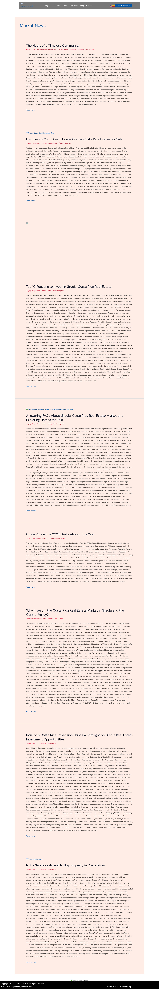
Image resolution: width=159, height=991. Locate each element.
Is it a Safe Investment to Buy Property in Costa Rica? (65, 865)
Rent (52, 6)
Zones (65, 6)
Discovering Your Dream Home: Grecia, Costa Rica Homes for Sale (74, 139)
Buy (46, 6)
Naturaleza (58, 49)
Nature (66, 49)
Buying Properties (33, 143)
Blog (82, 6)
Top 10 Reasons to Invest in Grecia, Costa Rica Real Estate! (69, 287)
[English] (111, 6)
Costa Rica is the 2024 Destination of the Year (60, 534)
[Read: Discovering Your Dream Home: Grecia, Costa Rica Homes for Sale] (40, 133)
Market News (48, 49)
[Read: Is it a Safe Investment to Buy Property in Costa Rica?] (34, 859)
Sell (58, 6)
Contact (89, 6)
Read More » (31, 109)
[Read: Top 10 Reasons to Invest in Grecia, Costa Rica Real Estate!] (79, 252)
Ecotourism (30, 49)
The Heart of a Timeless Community (53, 45)
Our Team (74, 6)
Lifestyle (39, 49)
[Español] (113, 6)
